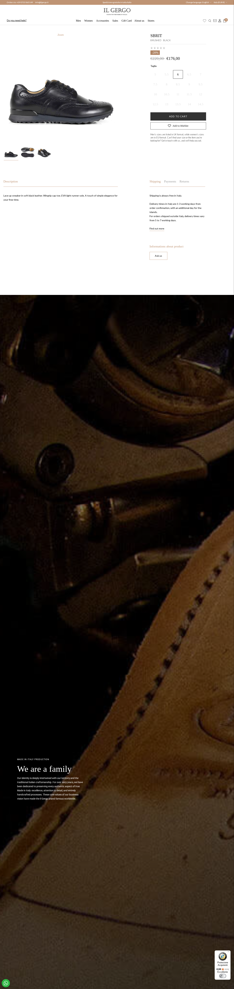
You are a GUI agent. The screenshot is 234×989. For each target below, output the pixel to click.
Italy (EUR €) (219, 2)
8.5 (178, 84)
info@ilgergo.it (41, 2)
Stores (151, 20)
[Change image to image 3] (44, 152)
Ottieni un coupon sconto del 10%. (117, 2)
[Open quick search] (209, 20)
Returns (184, 181)
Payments (170, 181)
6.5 (189, 74)
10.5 (166, 94)
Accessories (102, 20)
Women (88, 20)
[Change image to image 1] (11, 152)
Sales (115, 20)
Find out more (157, 228)
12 (200, 94)
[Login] (218, 20)
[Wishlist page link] (204, 20)
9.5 (200, 84)
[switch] (222, 976)
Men (78, 20)
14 (189, 104)
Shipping (155, 181)
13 (166, 104)
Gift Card (126, 20)
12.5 (155, 104)
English (205, 2)
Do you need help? (17, 20)
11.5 (189, 94)
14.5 (200, 104)
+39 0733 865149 (25, 2)
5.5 (167, 74)
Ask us (158, 255)
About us (139, 20)
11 (177, 94)
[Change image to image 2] (27, 152)
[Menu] (228, 952)
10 (155, 94)
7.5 (155, 84)
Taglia (153, 65)
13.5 (178, 104)
